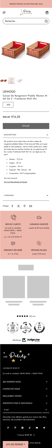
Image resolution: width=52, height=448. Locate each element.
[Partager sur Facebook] (12, 206)
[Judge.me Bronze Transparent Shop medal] (26, 327)
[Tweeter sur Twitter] (18, 206)
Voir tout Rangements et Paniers (15, 182)
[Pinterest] (15, 428)
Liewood (9, 92)
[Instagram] (22, 428)
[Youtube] (37, 428)
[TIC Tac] (30, 428)
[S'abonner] (46, 410)
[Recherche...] (46, 21)
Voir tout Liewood (10, 178)
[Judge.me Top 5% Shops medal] (39, 327)
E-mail (6, 410)
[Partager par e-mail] (31, 206)
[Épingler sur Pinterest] (24, 206)
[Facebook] (8, 428)
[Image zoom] (26, 50)
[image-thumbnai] (3, 80)
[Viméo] (44, 428)
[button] (26, 126)
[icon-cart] (46, 12)
